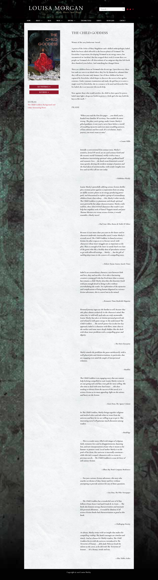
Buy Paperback (43, 87)
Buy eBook (43, 92)
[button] (41, 20)
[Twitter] (130, 9)
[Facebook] (127, 9)
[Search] (123, 9)
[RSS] (133, 9)
